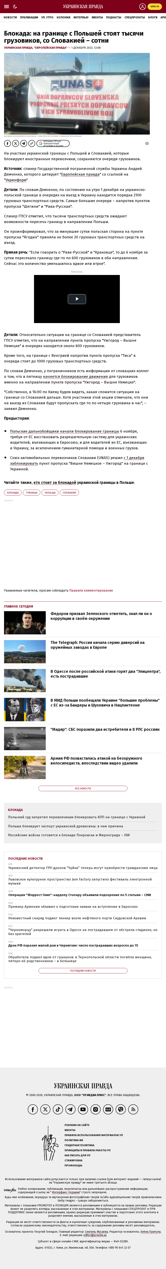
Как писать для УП (77, 1155)
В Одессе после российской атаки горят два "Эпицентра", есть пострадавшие (106, 674)
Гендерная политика (79, 1145)
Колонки (63, 17)
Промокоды (73, 1165)
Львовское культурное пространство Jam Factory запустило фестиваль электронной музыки (80, 881)
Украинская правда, (19, 47)
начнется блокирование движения (75, 376)
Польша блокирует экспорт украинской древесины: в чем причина (65, 826)
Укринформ (15, 180)
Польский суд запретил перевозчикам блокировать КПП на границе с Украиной (76, 817)
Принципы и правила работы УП (88, 1150)
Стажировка (73, 1160)
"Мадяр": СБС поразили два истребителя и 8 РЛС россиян (105, 729)
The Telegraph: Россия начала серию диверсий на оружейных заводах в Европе (98, 645)
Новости (10, 17)
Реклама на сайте (77, 1125)
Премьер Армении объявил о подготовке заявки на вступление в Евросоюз (73, 907)
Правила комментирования (91, 590)
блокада (13, 492)
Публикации (29, 17)
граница (31, 492)
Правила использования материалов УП (94, 1135)
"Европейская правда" (51, 47)
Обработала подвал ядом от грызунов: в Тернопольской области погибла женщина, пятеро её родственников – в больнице (80, 959)
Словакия (69, 492)
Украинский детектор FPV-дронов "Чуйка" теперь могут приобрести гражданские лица (83, 868)
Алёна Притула (150, 1231)
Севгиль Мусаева (96, 1231)
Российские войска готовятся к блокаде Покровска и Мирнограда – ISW (69, 835)
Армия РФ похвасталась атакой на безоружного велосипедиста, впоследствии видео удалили (96, 761)
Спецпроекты (135, 17)
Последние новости (25, 858)
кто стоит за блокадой (55, 482)
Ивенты (97, 17)
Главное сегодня (18, 606)
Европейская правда (80, 174)
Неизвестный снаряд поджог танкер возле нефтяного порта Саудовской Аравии (77, 918)
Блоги (152, 17)
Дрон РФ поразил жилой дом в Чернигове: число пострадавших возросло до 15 (73, 945)
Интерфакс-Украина (66, 1192)
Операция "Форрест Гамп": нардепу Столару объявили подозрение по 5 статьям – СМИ (79, 895)
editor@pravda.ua (94, 1235)
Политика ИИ (74, 1140)
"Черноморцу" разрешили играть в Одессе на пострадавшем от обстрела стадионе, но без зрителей (82, 932)
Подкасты (113, 17)
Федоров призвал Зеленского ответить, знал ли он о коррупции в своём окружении (101, 616)
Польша (50, 492)
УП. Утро (47, 17)
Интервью (80, 17)
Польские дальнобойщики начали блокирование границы (64, 431)
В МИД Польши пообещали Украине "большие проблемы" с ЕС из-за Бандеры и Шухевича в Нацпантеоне (105, 703)
